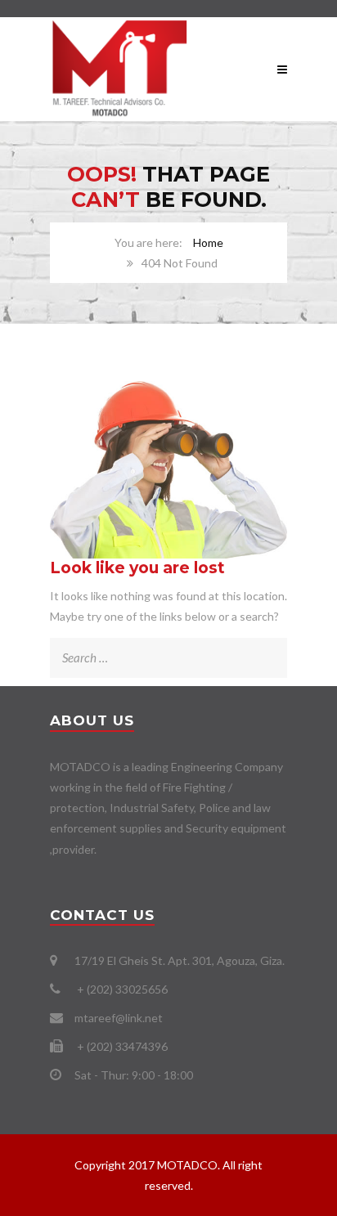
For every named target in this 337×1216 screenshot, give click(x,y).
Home (208, 242)
